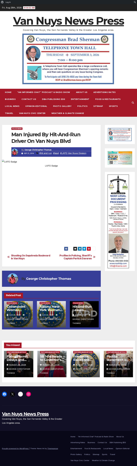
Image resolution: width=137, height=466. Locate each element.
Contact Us (29, 99)
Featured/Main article (16, 352)
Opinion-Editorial (36, 106)
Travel (9, 113)
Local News (12, 106)
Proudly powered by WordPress (15, 448)
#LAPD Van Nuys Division (73, 153)
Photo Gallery (62, 106)
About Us (81, 92)
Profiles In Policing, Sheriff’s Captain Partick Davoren (76, 257)
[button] (133, 102)
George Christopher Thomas (38, 150)
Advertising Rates (104, 92)
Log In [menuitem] (8, 2)
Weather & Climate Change (67, 113)
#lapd (56, 153)
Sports (113, 106)
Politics (82, 106)
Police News (17, 128)
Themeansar (52, 448)
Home (8, 92)
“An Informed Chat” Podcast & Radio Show (43, 92)
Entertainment (80, 99)
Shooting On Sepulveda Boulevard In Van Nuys (30, 257)
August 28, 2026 (17, 365)
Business (10, 99)
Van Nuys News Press (68, 20)
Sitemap (98, 106)
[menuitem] (2, 2)
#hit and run (45, 153)
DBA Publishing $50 (53, 99)
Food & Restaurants (108, 99)
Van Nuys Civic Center (32, 113)
